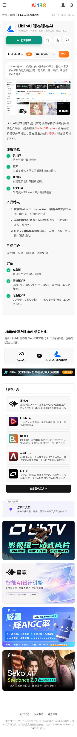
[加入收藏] (48, 40)
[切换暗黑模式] (71, 5)
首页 (4, 15)
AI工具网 (28, 720)
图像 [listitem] (41, 30)
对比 (63, 53)
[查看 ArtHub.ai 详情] (38, 457)
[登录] (63, 5)
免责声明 (53, 714)
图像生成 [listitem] (50, 30)
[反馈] (67, 40)
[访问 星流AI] (13, 403)
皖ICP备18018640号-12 (59, 724)
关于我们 (24, 714)
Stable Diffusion (45, 128)
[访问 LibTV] (13, 473)
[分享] (57, 40)
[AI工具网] (38, 5)
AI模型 (50, 133)
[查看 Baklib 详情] (38, 439)
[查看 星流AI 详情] (38, 404)
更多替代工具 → (38, 488)
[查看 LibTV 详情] (38, 474)
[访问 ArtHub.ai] (13, 456)
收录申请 (38, 714)
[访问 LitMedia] (13, 421)
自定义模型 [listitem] (61, 30)
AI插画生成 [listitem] (23, 30)
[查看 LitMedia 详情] (38, 421)
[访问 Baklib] (13, 438)
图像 (12, 15)
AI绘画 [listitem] (33, 30)
